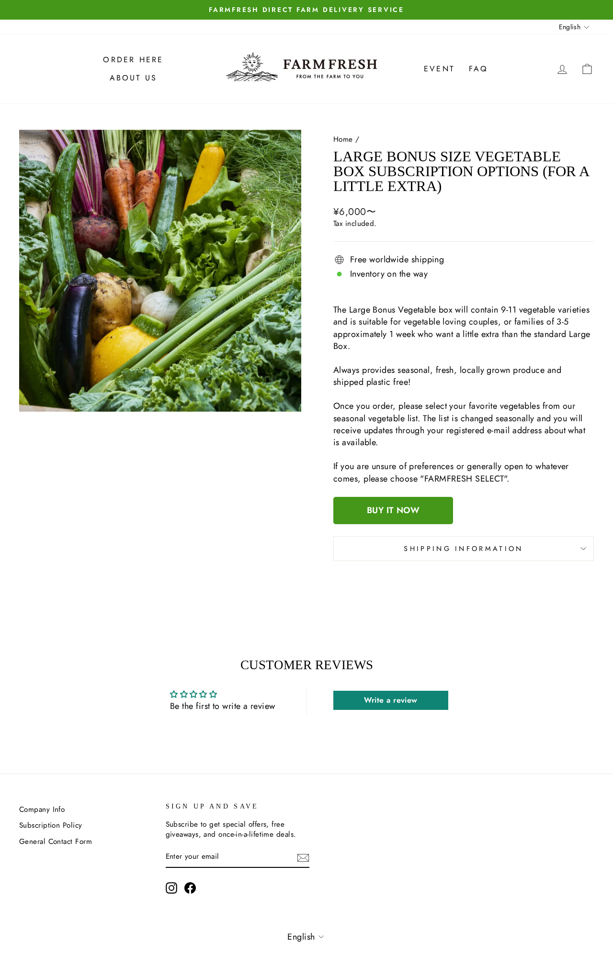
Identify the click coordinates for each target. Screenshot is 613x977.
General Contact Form (55, 841)
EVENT (439, 68)
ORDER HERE (133, 59)
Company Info (42, 809)
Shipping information (463, 548)
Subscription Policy (50, 825)
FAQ (478, 68)
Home (343, 139)
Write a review (391, 700)
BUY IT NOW (393, 510)
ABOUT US (134, 77)
